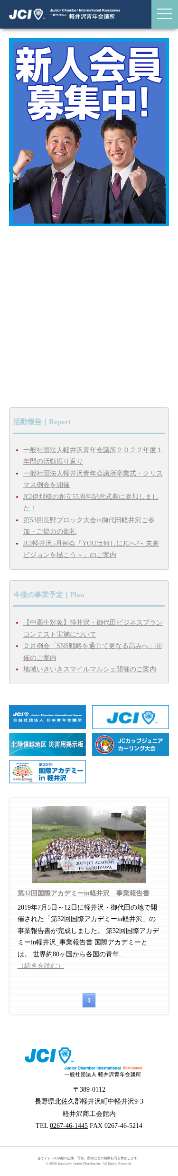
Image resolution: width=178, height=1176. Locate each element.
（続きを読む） (41, 965)
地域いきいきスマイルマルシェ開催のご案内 (89, 669)
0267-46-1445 (69, 1125)
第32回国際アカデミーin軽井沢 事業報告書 (84, 893)
